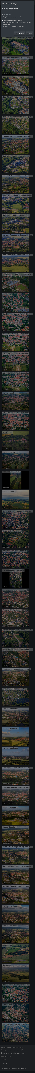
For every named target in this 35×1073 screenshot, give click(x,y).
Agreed (29, 33)
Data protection (13, 8)
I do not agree (19, 33)
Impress (4, 8)
